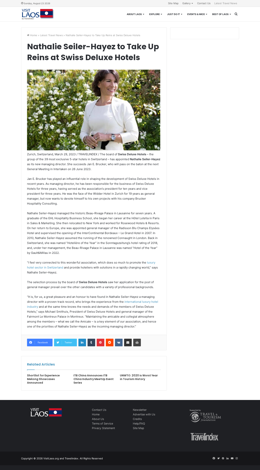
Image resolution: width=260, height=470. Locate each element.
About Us (98, 419)
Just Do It (173, 14)
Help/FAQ (139, 423)
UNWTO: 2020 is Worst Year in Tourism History (139, 377)
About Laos (134, 14)
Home (33, 35)
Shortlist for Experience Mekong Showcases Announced (43, 379)
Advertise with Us (144, 414)
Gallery (186, 3)
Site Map (173, 3)
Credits (137, 419)
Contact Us (204, 3)
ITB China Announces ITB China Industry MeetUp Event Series (93, 379)
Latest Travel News (225, 3)
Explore (154, 14)
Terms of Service (102, 423)
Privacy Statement (103, 428)
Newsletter (140, 409)
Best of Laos (220, 14)
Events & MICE (196, 14)
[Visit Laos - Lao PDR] (37, 14)
